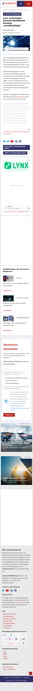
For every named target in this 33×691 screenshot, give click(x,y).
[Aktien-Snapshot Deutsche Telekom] (11, 639)
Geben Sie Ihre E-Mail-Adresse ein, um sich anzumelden (16, 363)
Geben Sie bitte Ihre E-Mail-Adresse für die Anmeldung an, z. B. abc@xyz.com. (14, 373)
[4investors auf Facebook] (20, 141)
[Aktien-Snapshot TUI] (11, 643)
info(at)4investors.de (7, 583)
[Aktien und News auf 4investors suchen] (21, 4)
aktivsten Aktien (19, 602)
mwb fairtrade (7, 628)
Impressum (26, 677)
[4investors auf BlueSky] (4, 141)
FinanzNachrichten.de (9, 623)
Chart (18, 97)
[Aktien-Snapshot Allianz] (4, 635)
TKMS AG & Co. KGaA (23, 298)
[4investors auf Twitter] (8, 141)
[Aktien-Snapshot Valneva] (17, 643)
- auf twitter (17, 33)
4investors (5, 9)
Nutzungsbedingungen (16, 408)
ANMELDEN (9, 415)
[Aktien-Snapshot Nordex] (4, 643)
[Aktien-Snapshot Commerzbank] (23, 635)
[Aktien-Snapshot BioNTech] (17, 635)
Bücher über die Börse (9, 614)
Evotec (20, 278)
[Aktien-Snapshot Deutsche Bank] (4, 639)
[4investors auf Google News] (16, 141)
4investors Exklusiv (8, 616)
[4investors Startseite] (9, 3)
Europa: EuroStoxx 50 (9, 669)
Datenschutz (9, 680)
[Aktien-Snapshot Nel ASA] (23, 639)
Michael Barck (11, 33)
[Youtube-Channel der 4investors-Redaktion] (12, 141)
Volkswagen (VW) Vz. (23, 317)
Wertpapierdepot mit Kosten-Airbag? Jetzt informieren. (16, 133)
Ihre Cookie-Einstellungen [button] (20, 680)
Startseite (6, 677)
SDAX (5, 656)
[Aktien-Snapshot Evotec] (17, 639)
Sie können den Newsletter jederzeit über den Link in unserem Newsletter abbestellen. (16, 387)
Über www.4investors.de (16, 677)
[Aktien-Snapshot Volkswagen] (23, 643)
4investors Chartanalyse (9, 618)
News (22, 97)
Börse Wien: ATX (8, 667)
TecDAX (5, 658)
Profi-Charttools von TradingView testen (16, 212)
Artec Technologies (11, 9)
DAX (4, 652)
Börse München (7, 625)
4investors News (7, 621)
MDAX (5, 654)
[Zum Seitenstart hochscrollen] (30, 673)
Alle (28, 4)
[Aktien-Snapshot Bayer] (11, 635)
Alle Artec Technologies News (14, 147)
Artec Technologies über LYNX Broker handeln (16, 170)
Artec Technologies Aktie (15, 153)
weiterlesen (7, 290)
